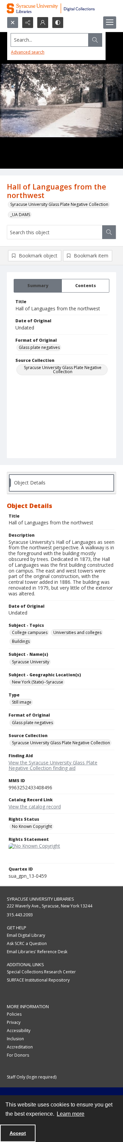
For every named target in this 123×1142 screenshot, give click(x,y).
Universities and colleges (77, 632)
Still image (21, 702)
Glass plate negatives (39, 347)
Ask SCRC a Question (27, 943)
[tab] (38, 285)
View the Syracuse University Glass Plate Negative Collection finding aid (53, 765)
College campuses (29, 632)
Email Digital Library (26, 935)
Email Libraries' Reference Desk (37, 952)
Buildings (21, 641)
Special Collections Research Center (41, 972)
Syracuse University (30, 662)
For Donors (18, 1055)
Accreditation (20, 1047)
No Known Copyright (32, 826)
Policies (14, 1014)
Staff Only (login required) (31, 1077)
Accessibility (18, 1030)
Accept (18, 1133)
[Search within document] (109, 232)
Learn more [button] (70, 1114)
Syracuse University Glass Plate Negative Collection (59, 204)
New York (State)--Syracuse (37, 682)
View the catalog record (35, 806)
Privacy (13, 1022)
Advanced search (27, 52)
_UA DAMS (20, 214)
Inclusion (15, 1039)
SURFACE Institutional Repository (38, 980)
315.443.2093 (20, 915)
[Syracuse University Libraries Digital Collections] (61, 8)
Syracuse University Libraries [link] (40, 899)
